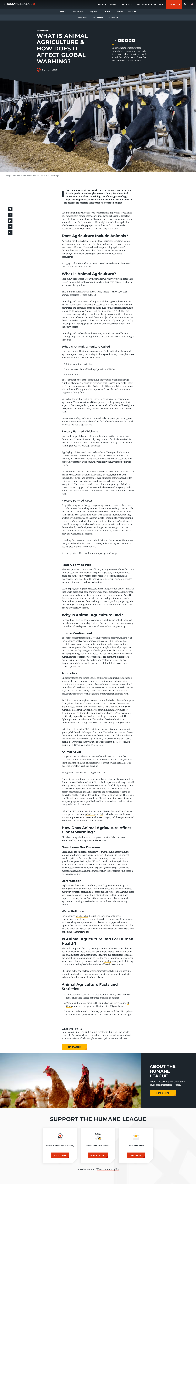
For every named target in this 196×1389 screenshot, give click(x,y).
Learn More (162, 1093)
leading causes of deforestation (76, 888)
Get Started (74, 1047)
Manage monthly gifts (108, 1169)
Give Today (136, 1155)
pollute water (82, 916)
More (130, 11)
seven (119, 994)
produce (104, 1011)
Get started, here (119, 1038)
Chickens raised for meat (74, 471)
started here (79, 553)
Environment (98, 17)
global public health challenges (76, 732)
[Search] (185, 4)
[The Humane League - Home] (20, 4)
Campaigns (93, 11)
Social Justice (113, 17)
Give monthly (98, 1155)
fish (101, 814)
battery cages (113, 458)
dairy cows (119, 508)
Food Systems (78, 11)
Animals (63, 11)
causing (107, 961)
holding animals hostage (101, 301)
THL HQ (107, 11)
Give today (60, 1155)
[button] (119, 40)
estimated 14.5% (84, 867)
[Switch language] (192, 4)
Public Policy (82, 17)
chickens (90, 814)
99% (120, 291)
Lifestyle (119, 11)
